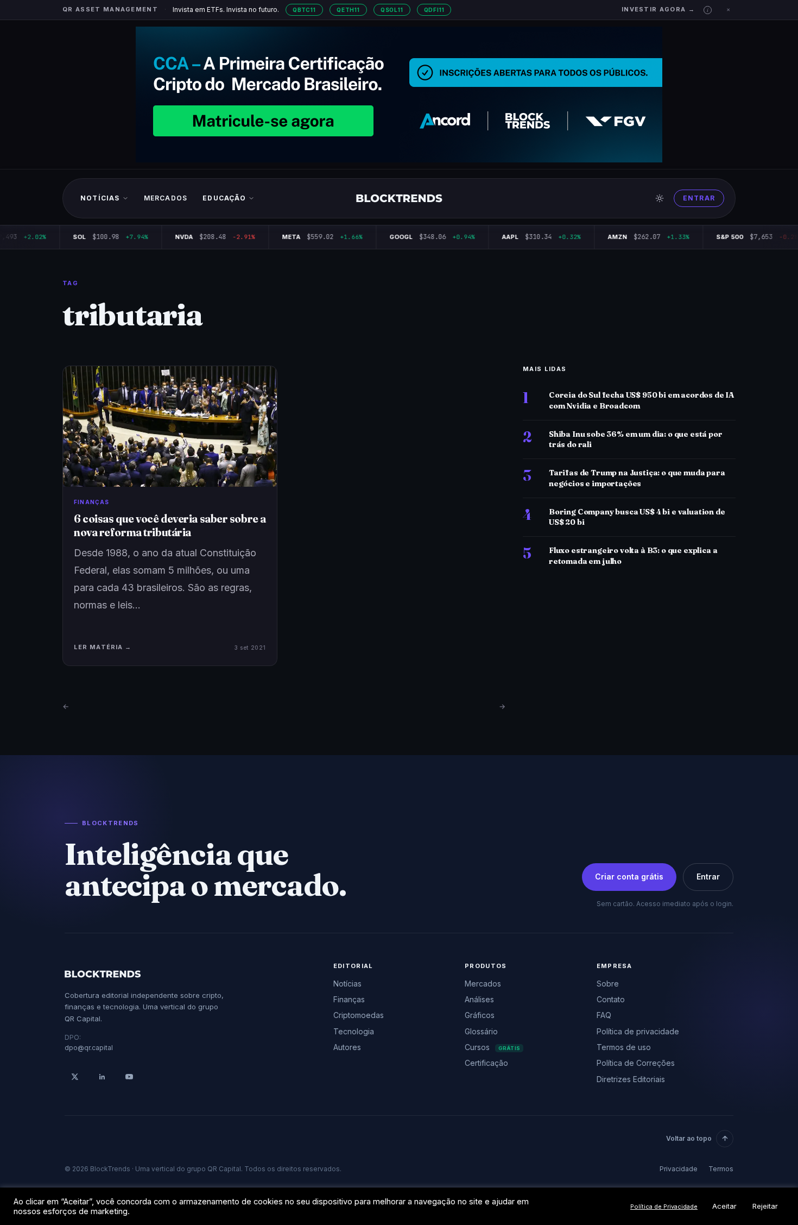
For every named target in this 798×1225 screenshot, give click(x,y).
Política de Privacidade (664, 1206)
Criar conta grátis (629, 876)
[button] (708, 10)
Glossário (481, 1031)
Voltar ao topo (689, 1138)
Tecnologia (353, 1031)
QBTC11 (304, 10)
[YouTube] (129, 1076)
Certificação (486, 1062)
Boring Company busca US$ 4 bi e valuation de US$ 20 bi (637, 517)
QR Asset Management (110, 9)
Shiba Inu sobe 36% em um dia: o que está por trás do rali (636, 439)
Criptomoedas (358, 1015)
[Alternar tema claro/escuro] (659, 198)
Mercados (166, 198)
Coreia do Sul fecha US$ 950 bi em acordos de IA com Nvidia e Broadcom (641, 400)
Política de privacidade (638, 1031)
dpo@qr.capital (89, 1048)
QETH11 (348, 10)
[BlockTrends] (399, 198)
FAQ (604, 1015)
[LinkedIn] (102, 1076)
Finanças (349, 999)
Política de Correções (636, 1062)
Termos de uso (624, 1047)
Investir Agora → (658, 9)
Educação (224, 198)
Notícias (100, 198)
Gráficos (480, 1015)
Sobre (608, 983)
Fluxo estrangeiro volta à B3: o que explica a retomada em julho (633, 555)
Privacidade (679, 1169)
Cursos (492, 1047)
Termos (720, 1169)
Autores (347, 1047)
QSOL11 (392, 10)
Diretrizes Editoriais (631, 1079)
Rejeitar (765, 1206)
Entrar (699, 198)
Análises (479, 999)
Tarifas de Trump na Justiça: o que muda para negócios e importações (637, 478)
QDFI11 (434, 10)
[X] (75, 1076)
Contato (611, 999)
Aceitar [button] (724, 1206)
